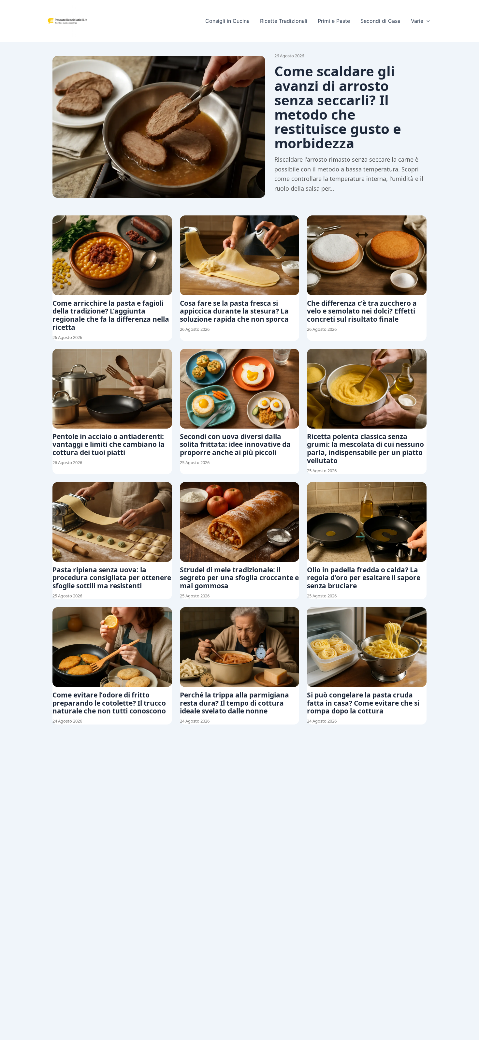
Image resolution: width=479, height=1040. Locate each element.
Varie (417, 21)
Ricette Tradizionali (283, 21)
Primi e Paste (334, 21)
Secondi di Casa (380, 21)
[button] (426, 21)
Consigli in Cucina (227, 21)
